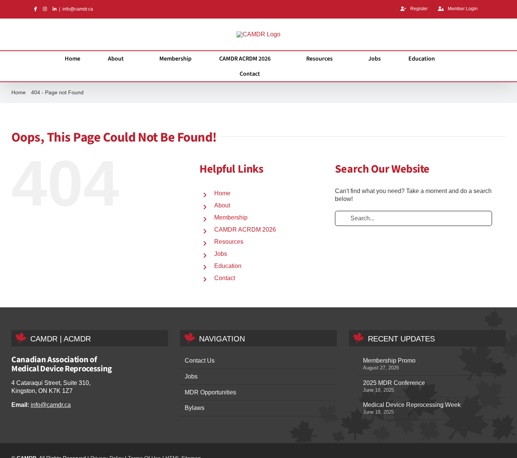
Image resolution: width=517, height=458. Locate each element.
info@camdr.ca (80, 9)
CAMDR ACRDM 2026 (243, 230)
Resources (229, 242)
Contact (225, 278)
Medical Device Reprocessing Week (412, 405)
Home (223, 193)
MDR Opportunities (212, 393)
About (223, 205)
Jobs (220, 254)
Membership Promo (391, 361)
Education (228, 266)
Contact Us (200, 361)
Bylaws (194, 408)
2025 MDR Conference (394, 383)
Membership (232, 217)
